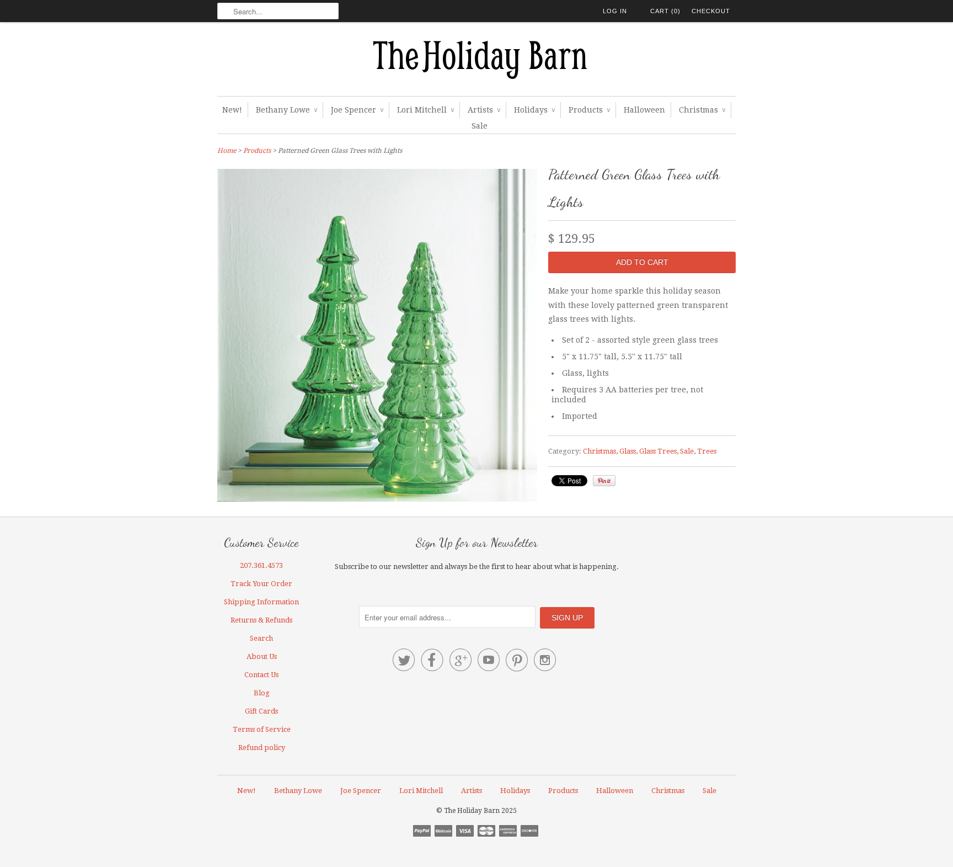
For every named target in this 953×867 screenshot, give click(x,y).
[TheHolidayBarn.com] (476, 62)
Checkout (711, 11)
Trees (706, 451)
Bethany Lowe (286, 109)
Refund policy (261, 747)
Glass (627, 451)
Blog (262, 693)
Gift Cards (261, 711)
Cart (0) (665, 11)
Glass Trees (658, 451)
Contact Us (261, 675)
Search (261, 638)
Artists (484, 109)
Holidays (534, 109)
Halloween (644, 109)
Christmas (702, 109)
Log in (615, 11)
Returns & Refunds (261, 620)
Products (589, 109)
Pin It (604, 480)
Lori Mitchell (425, 109)
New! (232, 109)
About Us (262, 656)
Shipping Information (261, 602)
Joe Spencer (357, 109)
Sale (480, 125)
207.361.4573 (261, 565)
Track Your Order (261, 583)
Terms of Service (262, 729)
